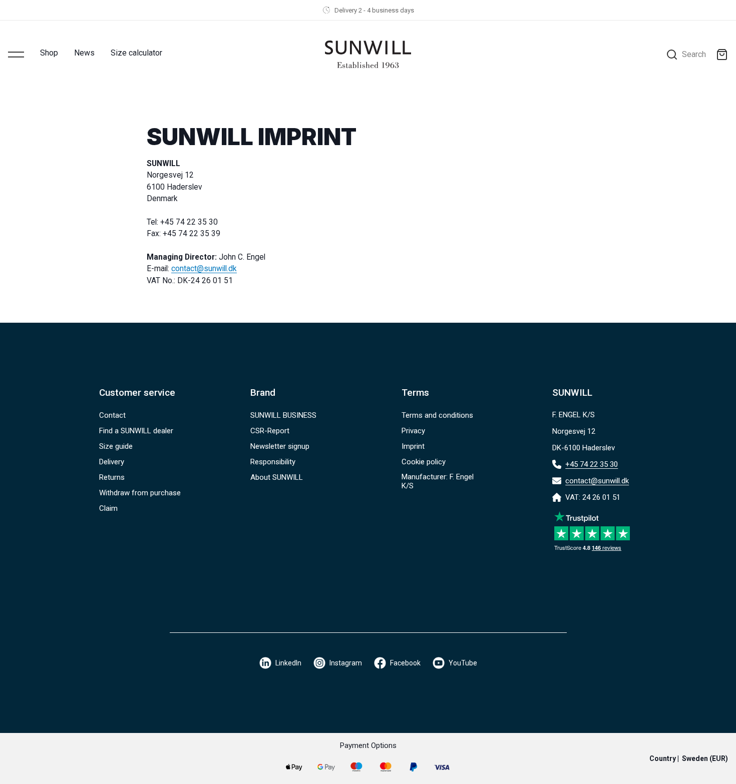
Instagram (345, 663)
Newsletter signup (279, 446)
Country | (688, 758)
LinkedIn (288, 663)
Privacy (413, 430)
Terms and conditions (437, 415)
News (84, 53)
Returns (112, 477)
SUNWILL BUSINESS (283, 415)
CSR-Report (269, 430)
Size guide (116, 446)
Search (694, 54)
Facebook (405, 663)
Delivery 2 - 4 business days (374, 10)
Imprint (413, 446)
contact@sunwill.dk (204, 268)
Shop (49, 53)
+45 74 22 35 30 (591, 464)
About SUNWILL (276, 477)
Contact (112, 415)
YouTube (463, 663)
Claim (108, 508)
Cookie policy (424, 461)
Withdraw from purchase (140, 492)
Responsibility (272, 461)
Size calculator (136, 53)
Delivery (111, 461)
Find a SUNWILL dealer (136, 430)
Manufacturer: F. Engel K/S (438, 481)
